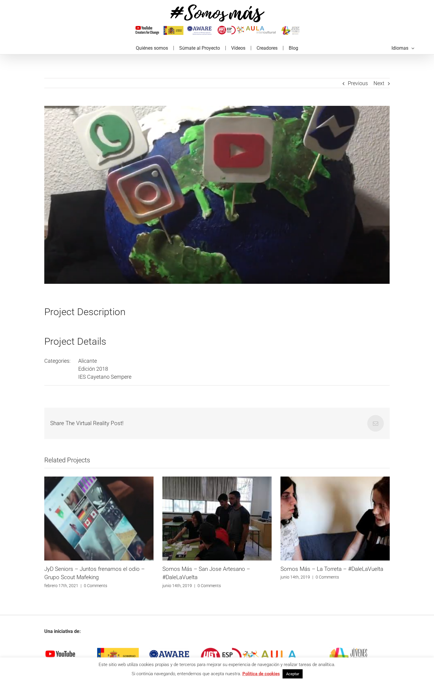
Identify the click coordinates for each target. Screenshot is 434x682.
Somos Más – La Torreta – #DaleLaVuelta (213, 569)
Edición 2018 (93, 369)
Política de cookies (261, 673)
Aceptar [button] (292, 674)
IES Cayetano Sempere (104, 377)
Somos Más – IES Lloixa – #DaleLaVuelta (331, 569)
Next (378, 83)
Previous (358, 83)
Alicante (87, 361)
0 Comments (91, 585)
